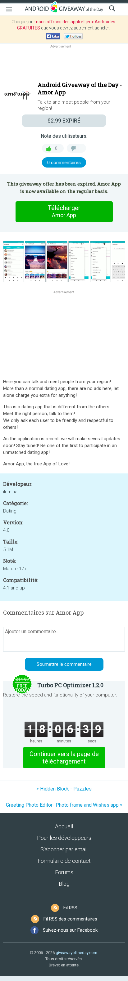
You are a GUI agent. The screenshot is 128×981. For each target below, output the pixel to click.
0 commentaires (64, 162)
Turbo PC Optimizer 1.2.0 (70, 685)
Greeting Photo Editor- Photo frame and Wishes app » (64, 805)
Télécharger (64, 211)
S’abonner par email (64, 849)
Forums (64, 872)
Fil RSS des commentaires (70, 919)
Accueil (64, 826)
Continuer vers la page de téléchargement (64, 757)
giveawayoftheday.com (76, 952)
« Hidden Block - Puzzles (64, 789)
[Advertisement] (64, 64)
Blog (64, 883)
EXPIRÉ (64, 120)
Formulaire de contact (64, 861)
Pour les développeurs (64, 838)
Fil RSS (70, 908)
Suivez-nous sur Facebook (70, 930)
